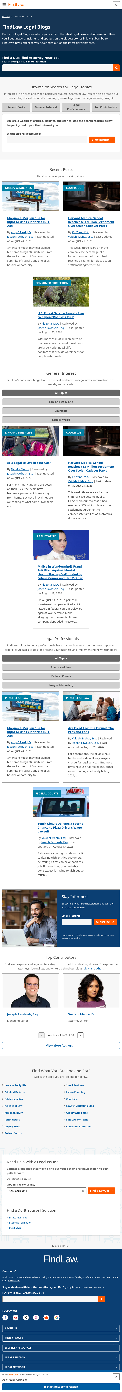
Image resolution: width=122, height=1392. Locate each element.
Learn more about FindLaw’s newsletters (78, 935)
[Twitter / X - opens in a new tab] (26, 1317)
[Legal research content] (116, 1357)
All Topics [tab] (61, 393)
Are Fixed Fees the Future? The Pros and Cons (91, 730)
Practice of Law (13, 1106)
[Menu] (4, 5)
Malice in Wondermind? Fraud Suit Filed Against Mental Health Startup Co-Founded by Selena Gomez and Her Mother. (60, 572)
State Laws (15, 1227)
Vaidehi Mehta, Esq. (80, 236)
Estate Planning (75, 1092)
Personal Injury (13, 1112)
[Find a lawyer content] (116, 1338)
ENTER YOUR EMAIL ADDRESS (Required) (23, 1293)
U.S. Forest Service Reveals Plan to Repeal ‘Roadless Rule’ (61, 315)
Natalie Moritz (20, 469)
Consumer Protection (79, 1126)
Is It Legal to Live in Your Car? (29, 463)
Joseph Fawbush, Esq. (20, 236)
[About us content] (116, 1328)
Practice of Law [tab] (61, 667)
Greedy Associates (77, 1112)
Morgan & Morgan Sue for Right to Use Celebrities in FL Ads (28, 222)
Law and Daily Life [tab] (61, 402)
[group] (61, 1006)
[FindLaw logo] (17, 4)
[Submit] (101, 1299)
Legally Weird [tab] (61, 419)
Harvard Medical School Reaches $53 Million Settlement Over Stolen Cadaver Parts (91, 222)
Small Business (75, 1085)
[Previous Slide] (41, 1035)
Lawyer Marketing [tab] (61, 685)
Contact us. (14, 1280)
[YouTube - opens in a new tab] (15, 1317)
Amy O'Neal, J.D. (21, 232)
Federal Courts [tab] (61, 676)
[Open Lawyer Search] (61, 67)
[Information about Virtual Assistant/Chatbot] (26, 1380)
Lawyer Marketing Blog (80, 1106)
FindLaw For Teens (77, 1119)
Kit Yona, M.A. (80, 232)
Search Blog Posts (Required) (24, 133)
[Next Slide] (80, 1035)
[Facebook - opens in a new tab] (5, 1317)
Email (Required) (71, 915)
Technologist (12, 1119)
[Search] (116, 4)
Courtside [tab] (61, 411)
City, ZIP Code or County (21, 1184)
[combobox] (46, 1190)
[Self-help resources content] (116, 1347)
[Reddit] (46, 1317)
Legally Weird (12, 1126)
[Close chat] (116, 1376)
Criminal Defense (14, 1092)
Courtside (72, 1099)
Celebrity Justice (14, 1099)
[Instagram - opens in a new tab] (36, 1317)
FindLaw (6, 17)
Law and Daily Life (15, 1085)
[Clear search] (83, 1190)
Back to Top (62, 1245)
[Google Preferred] (57, 1317)
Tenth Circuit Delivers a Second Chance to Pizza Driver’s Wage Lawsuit (60, 827)
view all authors (94, 968)
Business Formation (20, 1222)
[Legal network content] (116, 1367)
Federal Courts (13, 1133)
